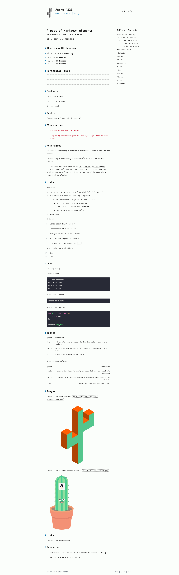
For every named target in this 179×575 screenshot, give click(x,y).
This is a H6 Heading (130, 46)
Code (119, 70)
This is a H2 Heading (126, 34)
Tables (120, 73)
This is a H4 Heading (128, 40)
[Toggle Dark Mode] (130, 11)
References (121, 63)
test (55, 39)
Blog (76, 13)
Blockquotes (122, 60)
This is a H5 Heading (129, 43)
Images (120, 77)
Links (119, 80)
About (67, 13)
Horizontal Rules (124, 50)
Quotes (120, 56)
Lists (119, 67)
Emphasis (121, 53)
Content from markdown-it (58, 540)
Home (57, 13)
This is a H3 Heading (127, 37)
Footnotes (121, 84)
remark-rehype (53, 175)
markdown (68, 39)
